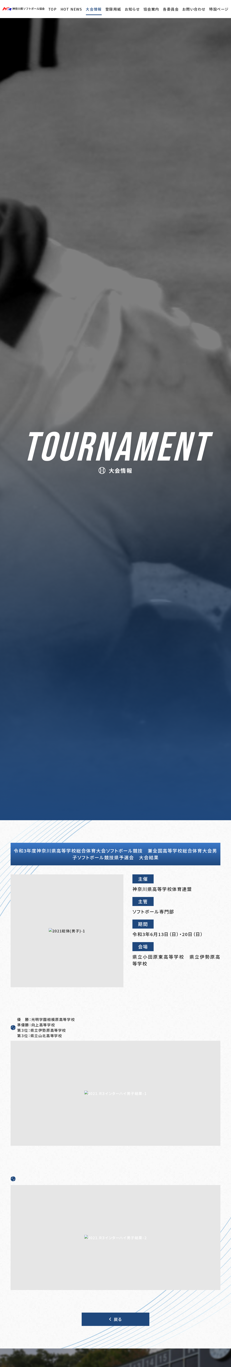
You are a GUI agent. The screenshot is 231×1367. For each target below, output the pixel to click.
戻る (118, 1319)
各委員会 (171, 9)
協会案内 (151, 9)
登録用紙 (113, 9)
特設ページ (219, 9)
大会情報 (94, 9)
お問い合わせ (194, 9)
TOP (52, 9)
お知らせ (132, 9)
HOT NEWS (71, 9)
